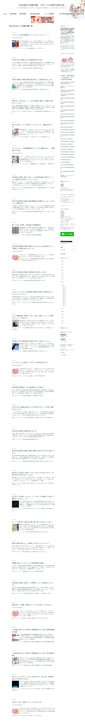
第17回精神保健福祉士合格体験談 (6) (67, 154)
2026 (62, 261)
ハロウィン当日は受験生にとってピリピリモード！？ (30, 35)
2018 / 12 (64, 286)
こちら (66, 205)
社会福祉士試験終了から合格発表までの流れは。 (28, 387)
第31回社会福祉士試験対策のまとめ (24, 431)
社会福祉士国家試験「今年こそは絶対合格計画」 (42, 5)
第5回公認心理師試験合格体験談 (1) (67, 164)
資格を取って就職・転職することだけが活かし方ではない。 (32, 605)
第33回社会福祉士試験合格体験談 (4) (67, 120)
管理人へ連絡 (81, 13)
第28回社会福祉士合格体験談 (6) (66, 149)
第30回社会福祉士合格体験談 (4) (66, 138)
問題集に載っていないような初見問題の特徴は (28, 563)
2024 (62, 267)
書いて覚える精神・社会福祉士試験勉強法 (26, 225)
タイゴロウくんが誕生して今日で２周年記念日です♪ (30, 362)
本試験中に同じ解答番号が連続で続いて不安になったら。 (32, 341)
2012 (62, 323)
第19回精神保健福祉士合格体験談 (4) (67, 146)
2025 (62, 264)
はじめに (5, 13)
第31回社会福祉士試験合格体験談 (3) (67, 132)
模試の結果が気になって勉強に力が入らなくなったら (30, 543)
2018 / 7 (64, 295)
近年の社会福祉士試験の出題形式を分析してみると (29, 272)
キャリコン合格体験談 (49, 13)
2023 (62, 270)
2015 (62, 314)
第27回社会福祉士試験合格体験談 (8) (67, 157)
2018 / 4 (64, 300)
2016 (62, 311)
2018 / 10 (64, 289)
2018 (62, 284)
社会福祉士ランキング (64, 336)
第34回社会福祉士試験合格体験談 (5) (67, 114)
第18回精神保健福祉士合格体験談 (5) (67, 151)
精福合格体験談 (22, 13)
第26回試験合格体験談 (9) (65, 159)
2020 (62, 278)
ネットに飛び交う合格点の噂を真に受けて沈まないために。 (33, 522)
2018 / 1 (64, 305)
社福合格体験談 (13, 13)
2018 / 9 (64, 291)
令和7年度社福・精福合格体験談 (66, 13)
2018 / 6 (64, 296)
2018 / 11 (64, 288)
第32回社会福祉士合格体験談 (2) (66, 127)
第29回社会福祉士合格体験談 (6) (66, 144)
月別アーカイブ (64, 258)
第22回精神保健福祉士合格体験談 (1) (67, 129)
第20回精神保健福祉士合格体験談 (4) (67, 141)
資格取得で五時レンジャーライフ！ (67, 349)
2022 (62, 272)
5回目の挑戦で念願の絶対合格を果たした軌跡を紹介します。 (33, 79)
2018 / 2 (64, 303)
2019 (62, 281)
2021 (62, 275)
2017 (62, 308)
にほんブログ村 (63, 341)
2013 (62, 320)
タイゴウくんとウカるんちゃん (17, 37)
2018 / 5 (64, 298)
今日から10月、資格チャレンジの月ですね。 (27, 702)
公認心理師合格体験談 (35, 13)
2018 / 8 (64, 293)
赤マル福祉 (62, 352)
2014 (62, 317)
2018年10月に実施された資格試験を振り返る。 (28, 60)
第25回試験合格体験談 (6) (65, 162)
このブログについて (64, 243)
